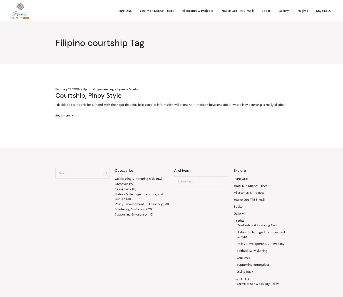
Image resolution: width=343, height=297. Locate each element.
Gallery (239, 214)
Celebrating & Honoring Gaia (135, 179)
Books (238, 207)
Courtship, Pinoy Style (88, 95)
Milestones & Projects (249, 193)
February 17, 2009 (67, 89)
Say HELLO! (241, 279)
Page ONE (241, 179)
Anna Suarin (127, 89)
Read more (62, 115)
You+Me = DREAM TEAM (250, 186)
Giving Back (123, 189)
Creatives (121, 184)
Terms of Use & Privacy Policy (258, 284)
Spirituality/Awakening (98, 89)
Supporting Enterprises (131, 214)
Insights (239, 220)
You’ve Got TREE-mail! (249, 200)
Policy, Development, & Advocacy (139, 204)
